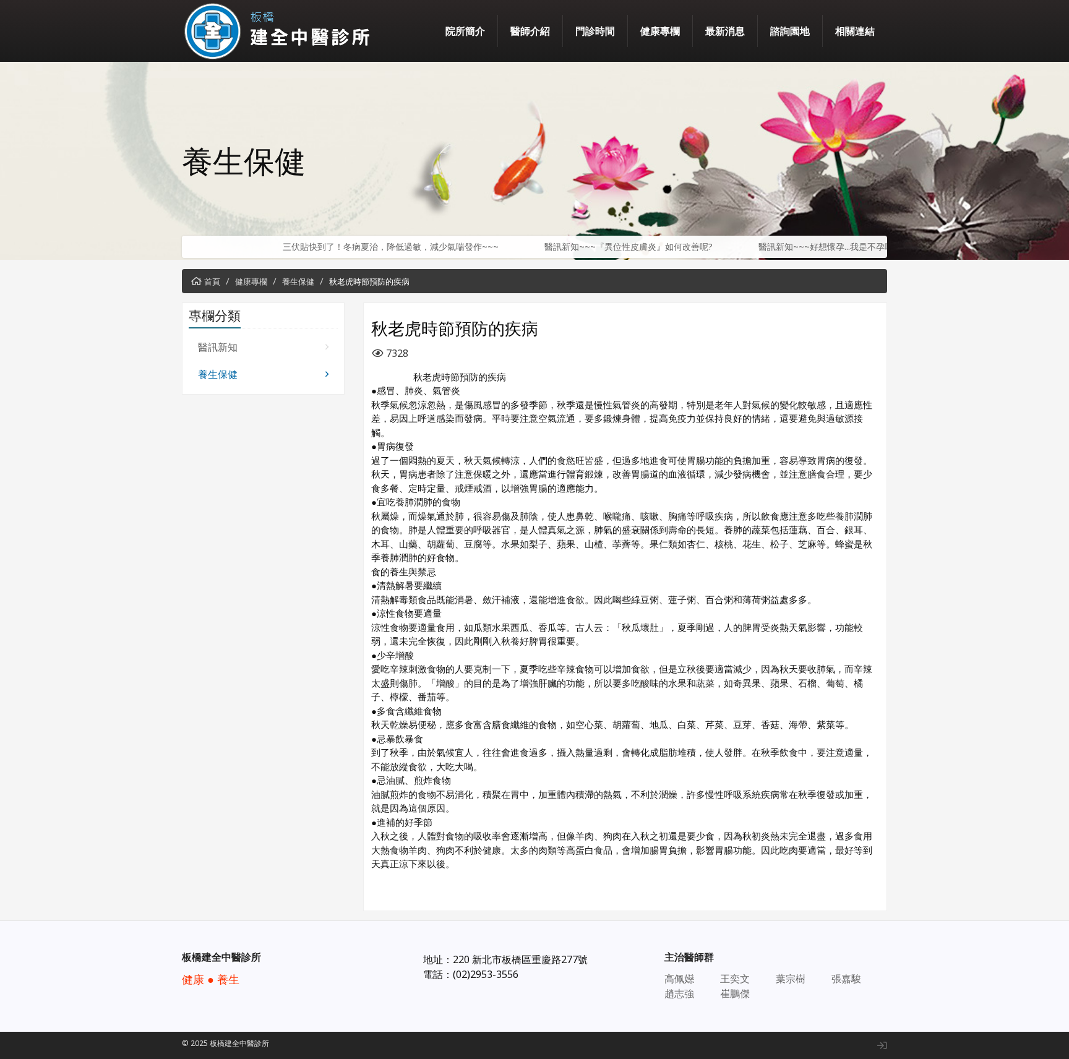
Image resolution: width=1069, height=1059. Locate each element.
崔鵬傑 (735, 993)
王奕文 (735, 978)
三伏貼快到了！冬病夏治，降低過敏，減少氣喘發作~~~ (337, 246)
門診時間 (595, 31)
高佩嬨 (679, 978)
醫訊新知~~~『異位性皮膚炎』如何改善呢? (575, 246)
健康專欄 (660, 31)
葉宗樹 (790, 978)
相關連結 (855, 31)
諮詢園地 (790, 31)
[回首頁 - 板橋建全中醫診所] (281, 31)
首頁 (212, 281)
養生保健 (298, 281)
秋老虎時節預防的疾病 (369, 281)
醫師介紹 (530, 31)
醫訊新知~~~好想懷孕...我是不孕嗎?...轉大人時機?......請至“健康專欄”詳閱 (844, 246)
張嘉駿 (846, 978)
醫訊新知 (218, 347)
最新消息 (725, 31)
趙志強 (679, 993)
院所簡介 (465, 31)
